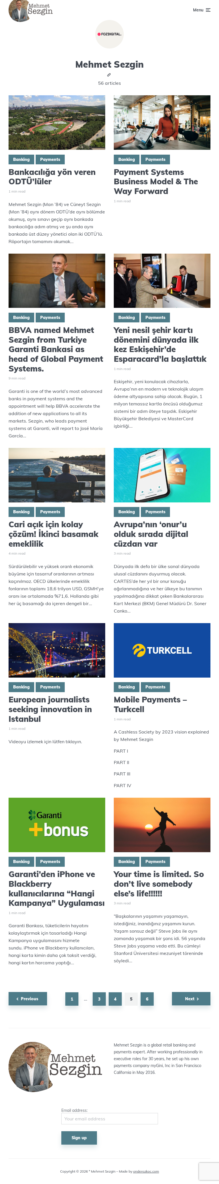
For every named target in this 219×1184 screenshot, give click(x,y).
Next (189, 998)
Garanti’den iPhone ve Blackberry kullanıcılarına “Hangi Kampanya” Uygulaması (57, 888)
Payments (50, 159)
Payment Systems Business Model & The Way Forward (156, 181)
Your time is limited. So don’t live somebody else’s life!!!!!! (159, 883)
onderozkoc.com (146, 1171)
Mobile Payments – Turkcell (150, 704)
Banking (21, 159)
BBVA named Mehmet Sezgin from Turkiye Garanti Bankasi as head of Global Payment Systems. (56, 349)
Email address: (74, 1110)
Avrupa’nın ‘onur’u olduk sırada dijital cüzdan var (151, 534)
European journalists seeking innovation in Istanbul (50, 709)
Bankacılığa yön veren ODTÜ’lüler (52, 176)
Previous (29, 998)
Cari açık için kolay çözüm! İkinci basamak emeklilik (53, 534)
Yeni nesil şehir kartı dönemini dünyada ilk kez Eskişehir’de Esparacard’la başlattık (160, 344)
